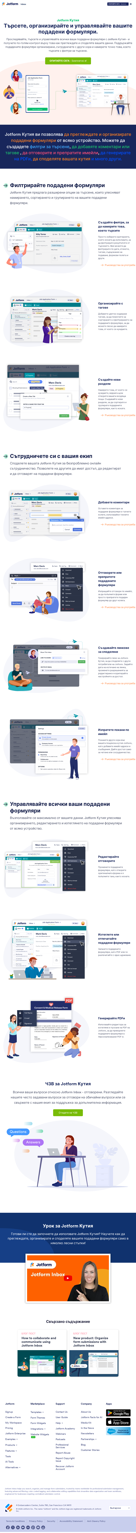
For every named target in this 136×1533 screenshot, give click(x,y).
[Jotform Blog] (28, 1527)
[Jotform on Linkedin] (18, 1527)
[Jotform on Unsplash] (43, 1527)
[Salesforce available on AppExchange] (118, 1431)
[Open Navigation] (131, 4)
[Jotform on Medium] (23, 1527)
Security (51, 1521)
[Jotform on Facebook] (8, 1527)
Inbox (23, 4)
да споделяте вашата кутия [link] (61, 159)
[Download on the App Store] (118, 1422)
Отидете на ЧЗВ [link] (68, 1112)
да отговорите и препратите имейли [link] (60, 152)
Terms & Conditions (15, 1521)
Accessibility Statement (71, 1521)
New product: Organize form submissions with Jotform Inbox (90, 1341)
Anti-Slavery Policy (96, 1521)
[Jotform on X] (13, 1527)
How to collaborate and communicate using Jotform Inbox (39, 1341)
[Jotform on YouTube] (38, 1527)
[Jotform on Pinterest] (33, 1527)
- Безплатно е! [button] (68, 60)
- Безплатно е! (118, 4)
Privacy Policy (36, 1521)
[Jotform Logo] (10, 4)
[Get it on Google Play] (118, 1413)
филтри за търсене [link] (49, 146)
